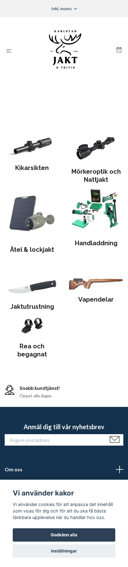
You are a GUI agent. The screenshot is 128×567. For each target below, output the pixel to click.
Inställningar (64, 550)
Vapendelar (96, 299)
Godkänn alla (64, 534)
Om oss (13, 469)
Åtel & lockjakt (32, 249)
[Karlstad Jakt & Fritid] (65, 50)
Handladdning (96, 243)
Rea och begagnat (32, 350)
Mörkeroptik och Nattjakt (96, 175)
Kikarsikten (32, 168)
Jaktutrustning (32, 306)
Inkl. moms (62, 8)
